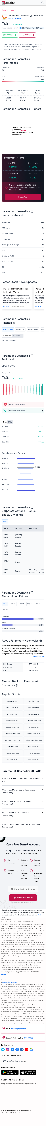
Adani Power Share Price (34, 740)
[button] (19, 10)
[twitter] (12, 1050)
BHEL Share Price (33, 759)
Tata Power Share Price (12, 733)
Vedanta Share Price (12, 753)
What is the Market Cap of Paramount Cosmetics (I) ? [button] (18, 791)
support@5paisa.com (18, 1029)
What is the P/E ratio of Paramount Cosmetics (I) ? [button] (17, 802)
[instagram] (7, 1050)
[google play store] (10, 1073)
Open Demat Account (23, 897)
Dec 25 (21, 604)
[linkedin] (22, 1050)
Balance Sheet (33, 329)
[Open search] (42, 3)
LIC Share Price (12, 759)
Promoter (5, 616)
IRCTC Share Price (34, 707)
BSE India (6, 306)
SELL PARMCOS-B (27, 35)
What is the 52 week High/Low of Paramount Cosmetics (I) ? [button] (21, 825)
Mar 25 (5, 609)
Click (39, 915)
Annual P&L (20, 329)
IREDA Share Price (12, 707)
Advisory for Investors (9, 982)
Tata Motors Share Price (12, 740)
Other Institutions (8, 628)
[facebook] (17, 1050)
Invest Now (23, 197)
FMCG (10, 18)
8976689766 (28, 1038)
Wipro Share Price (34, 714)
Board (5, 521)
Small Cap (18, 18)
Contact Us (4, 974)
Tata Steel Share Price (34, 720)
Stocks (12, 10)
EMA (4, 422)
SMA (10, 422)
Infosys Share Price (33, 733)
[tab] (23, 779)
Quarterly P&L (8, 329)
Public (4, 622)
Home (4, 10)
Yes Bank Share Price (12, 727)
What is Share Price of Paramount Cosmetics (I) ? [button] (21, 779)
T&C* (33, 902)
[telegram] (3, 1050)
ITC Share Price (12, 714)
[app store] (28, 1073)
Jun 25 (38, 604)
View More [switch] (37, 656)
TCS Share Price (12, 701)
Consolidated (17, 336)
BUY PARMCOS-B (9, 35)
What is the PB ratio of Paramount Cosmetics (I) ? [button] (16, 814)
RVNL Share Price (33, 746)
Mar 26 (13, 604)
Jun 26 (5, 604)
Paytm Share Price (34, 753)
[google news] (31, 1050)
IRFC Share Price (34, 701)
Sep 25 (29, 604)
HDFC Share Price (33, 727)
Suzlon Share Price (12, 720)
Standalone (7, 336)
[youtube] (26, 1050)
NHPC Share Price (12, 746)
